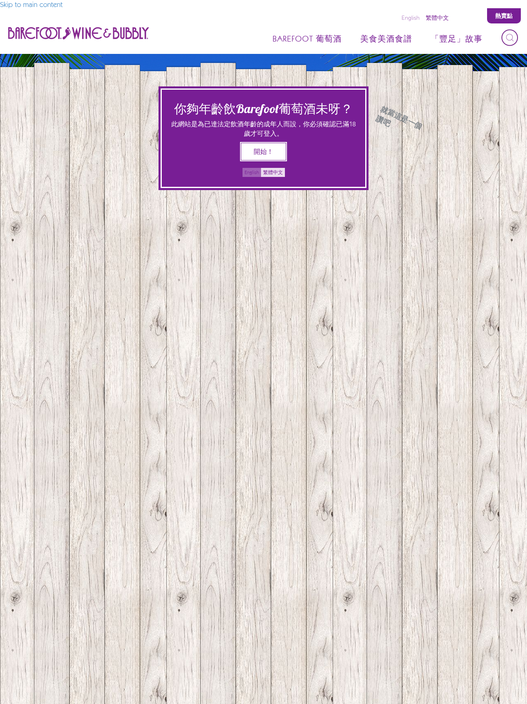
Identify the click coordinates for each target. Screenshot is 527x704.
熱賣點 (504, 15)
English (410, 17)
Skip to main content (31, 5)
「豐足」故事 (457, 39)
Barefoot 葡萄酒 (307, 39)
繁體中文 (437, 17)
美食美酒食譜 (386, 39)
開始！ (263, 152)
